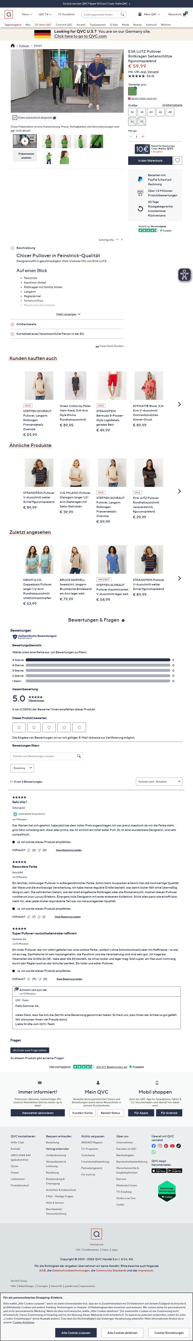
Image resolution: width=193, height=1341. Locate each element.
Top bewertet (98, 24)
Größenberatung (56, 1155)
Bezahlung (52, 1172)
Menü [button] (25, 14)
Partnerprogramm (91, 1168)
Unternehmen (124, 1142)
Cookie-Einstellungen (169, 1333)
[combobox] (100, 14)
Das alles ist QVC (126, 1148)
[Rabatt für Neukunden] (155, 148)
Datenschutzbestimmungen (71, 1270)
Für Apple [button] (141, 1113)
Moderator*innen (126, 1185)
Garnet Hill (56, 1286)
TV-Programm (89, 1148)
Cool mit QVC (64, 24)
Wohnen (166, 24)
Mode (125, 24)
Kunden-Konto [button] (82, 1113)
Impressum (145, 1270)
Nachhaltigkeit (125, 1155)
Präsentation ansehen (26, 155)
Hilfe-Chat (17, 1142)
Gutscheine (88, 1155)
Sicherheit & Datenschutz (61, 1189)
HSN (13, 1286)
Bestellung (52, 1142)
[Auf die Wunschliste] (177, 160)
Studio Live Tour (126, 1198)
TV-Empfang (124, 1191)
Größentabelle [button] (26, 324)
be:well (81, 24)
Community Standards (111, 1270)
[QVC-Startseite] (13, 46)
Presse (15, 1172)
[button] (145, 14)
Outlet (120, 1204)
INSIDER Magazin (92, 1142)
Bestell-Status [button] (110, 1113)
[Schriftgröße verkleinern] (122, 239)
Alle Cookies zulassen (75, 1333)
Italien (105, 1249)
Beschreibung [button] (25, 248)
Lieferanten (18, 1178)
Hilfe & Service (55, 1202)
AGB (42, 1270)
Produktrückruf (20, 1185)
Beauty (137, 24)
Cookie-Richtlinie (23, 1322)
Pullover (24, 45)
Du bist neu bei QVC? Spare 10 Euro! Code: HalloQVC (95, 3)
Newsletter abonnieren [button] (38, 1113)
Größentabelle (172, 104)
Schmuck (151, 24)
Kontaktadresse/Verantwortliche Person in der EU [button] (50, 334)
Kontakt (15, 1148)
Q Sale (114, 24)
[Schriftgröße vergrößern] (117, 239)
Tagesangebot (13, 24)
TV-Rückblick (66, 14)
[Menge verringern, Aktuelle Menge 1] (130, 136)
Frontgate (42, 1286)
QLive (14, 1166)
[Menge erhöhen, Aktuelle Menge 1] (143, 136)
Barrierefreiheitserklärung (131, 1161)
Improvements (87, 1286)
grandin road (71, 1286)
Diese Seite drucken (112, 345)
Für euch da (88, 1174)
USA (78, 1249)
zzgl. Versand (150, 71)
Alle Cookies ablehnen (122, 1333)
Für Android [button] (169, 1113)
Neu (28, 24)
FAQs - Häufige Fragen (59, 1196)
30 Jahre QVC (43, 24)
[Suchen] (122, 14)
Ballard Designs (26, 1286)
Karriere (121, 1178)
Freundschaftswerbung (95, 1161)
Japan (115, 1249)
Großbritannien (91, 1249)
